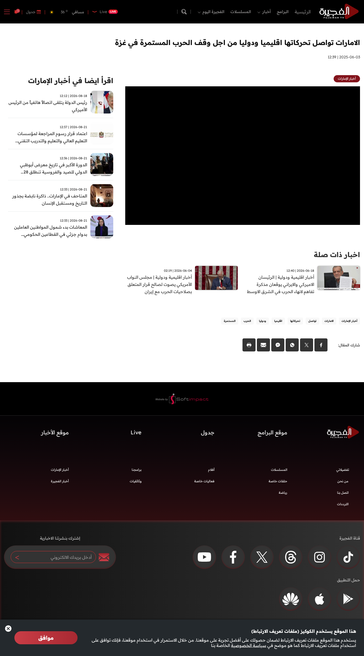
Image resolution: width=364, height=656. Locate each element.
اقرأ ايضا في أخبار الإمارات (70, 80)
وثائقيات (135, 481)
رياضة (283, 493)
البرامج (283, 11)
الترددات (343, 504)
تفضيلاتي (342, 470)
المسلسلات (240, 11)
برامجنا (136, 470)
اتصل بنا (343, 493)
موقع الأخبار (55, 432)
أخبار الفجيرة (60, 481)
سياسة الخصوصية (248, 645)
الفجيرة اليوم (213, 11)
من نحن (342, 481)
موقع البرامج (272, 432)
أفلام (211, 470)
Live (136, 432)
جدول (30, 11)
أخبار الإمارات (60, 470)
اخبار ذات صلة (337, 254)
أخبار (266, 11)
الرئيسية (303, 11)
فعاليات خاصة (204, 481)
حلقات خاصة (278, 481)
